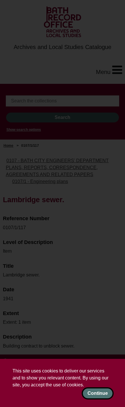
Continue (98, 393)
